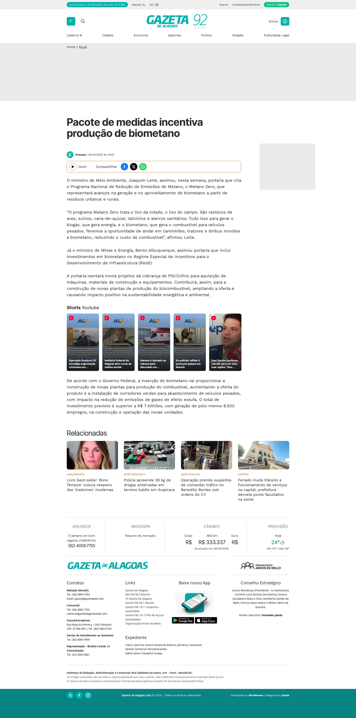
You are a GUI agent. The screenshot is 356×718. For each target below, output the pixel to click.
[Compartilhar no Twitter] (133, 166)
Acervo (224, 4)
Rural (83, 47)
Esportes (174, 35)
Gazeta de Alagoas (136, 590)
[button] (285, 21)
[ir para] (194, 602)
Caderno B (74, 35)
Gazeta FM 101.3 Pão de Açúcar (144, 615)
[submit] (83, 21)
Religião (238, 35)
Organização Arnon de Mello (143, 623)
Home (71, 47)
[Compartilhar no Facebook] (124, 166)
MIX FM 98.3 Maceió (137, 594)
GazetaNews (133, 619)
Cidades (107, 35)
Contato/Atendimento (246, 4)
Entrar (273, 21)
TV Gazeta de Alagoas (138, 598)
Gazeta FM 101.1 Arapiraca (142, 607)
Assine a (276, 4)
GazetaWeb (132, 611)
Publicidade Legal (276, 35)
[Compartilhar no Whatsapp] (143, 166)
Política (206, 35)
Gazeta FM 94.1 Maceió (139, 602)
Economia (141, 35)
